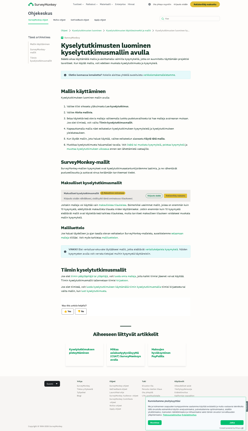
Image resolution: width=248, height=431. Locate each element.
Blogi (79, 395)
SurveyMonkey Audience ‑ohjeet (124, 395)
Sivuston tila (147, 385)
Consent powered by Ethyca (230, 428)
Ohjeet (64, 30)
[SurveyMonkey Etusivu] (42, 4)
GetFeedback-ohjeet (118, 389)
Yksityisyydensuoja (183, 389)
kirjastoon (122, 280)
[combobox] (52, 384)
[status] (125, 75)
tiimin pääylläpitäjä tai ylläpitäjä (89, 276)
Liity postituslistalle (151, 395)
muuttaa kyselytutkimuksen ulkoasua (88, 148)
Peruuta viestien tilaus (152, 389)
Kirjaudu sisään (181, 4)
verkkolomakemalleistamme (159, 75)
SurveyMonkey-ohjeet (119, 385)
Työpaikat (81, 392)
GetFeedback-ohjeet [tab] (80, 20)
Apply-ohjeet (115, 409)
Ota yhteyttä (147, 392)
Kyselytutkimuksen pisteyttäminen (81, 351)
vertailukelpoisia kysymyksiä (161, 249)
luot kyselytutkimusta (93, 291)
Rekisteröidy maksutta (205, 4)
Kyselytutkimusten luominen (87, 30)
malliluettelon (110, 237)
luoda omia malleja (125, 276)
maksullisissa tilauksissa (112, 205)
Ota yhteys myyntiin (162, 4)
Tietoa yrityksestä (85, 389)
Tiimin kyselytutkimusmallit (41, 59)
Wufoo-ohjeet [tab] (59, 20)
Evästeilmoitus (189, 415)
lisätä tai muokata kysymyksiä (144, 144)
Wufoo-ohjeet (116, 405)
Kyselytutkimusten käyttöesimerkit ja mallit (128, 30)
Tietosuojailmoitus (172, 415)
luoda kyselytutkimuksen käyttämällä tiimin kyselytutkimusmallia (123, 286)
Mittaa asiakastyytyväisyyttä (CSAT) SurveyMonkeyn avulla (125, 354)
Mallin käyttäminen (40, 44)
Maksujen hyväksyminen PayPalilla (161, 352)
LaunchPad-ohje (117, 392)
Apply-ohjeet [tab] (100, 20)
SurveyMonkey (83, 385)
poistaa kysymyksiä (174, 144)
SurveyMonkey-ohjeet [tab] (38, 20)
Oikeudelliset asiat (183, 385)
